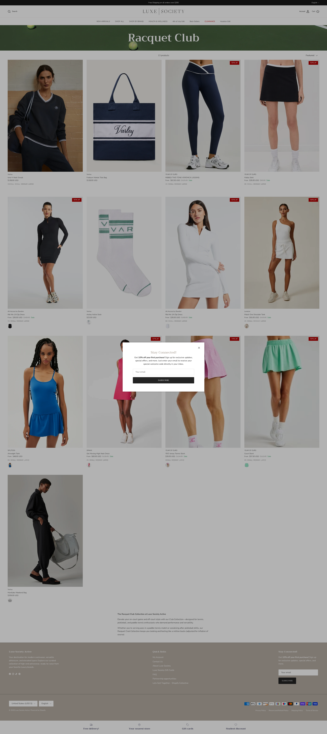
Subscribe (163, 380)
